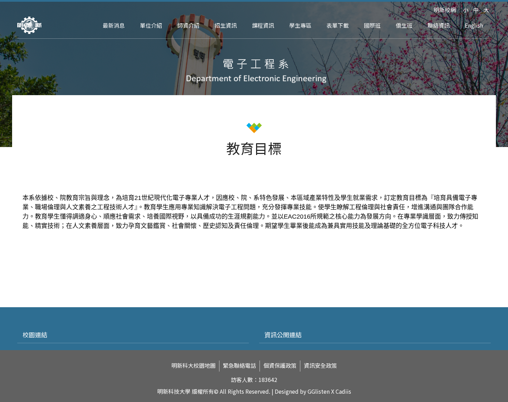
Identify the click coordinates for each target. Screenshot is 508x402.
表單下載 (338, 25)
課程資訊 (263, 25)
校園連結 (34, 334)
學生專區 (300, 25)
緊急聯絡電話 (239, 365)
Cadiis (343, 391)
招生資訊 (226, 25)
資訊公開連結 (283, 334)
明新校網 (445, 10)
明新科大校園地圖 (193, 365)
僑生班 (404, 25)
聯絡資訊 (438, 25)
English (474, 25)
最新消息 (114, 25)
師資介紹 (188, 25)
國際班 (372, 25)
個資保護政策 (280, 365)
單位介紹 (151, 25)
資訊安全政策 (320, 365)
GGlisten (319, 391)
